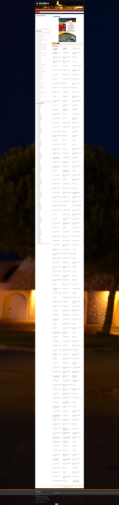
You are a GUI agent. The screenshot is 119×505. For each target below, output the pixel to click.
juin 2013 (38, 212)
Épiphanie (54, 323)
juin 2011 (38, 238)
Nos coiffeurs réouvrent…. (67, 380)
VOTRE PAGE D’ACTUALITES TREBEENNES (55, 49)
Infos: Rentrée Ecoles (76, 428)
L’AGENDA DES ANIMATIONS (65, 48)
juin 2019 (38, 135)
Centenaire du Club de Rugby (77, 65)
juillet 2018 (38, 147)
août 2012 (38, 223)
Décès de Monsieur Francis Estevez (42, 46)
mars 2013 (38, 215)
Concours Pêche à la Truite (57, 144)
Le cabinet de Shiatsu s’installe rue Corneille (76, 481)
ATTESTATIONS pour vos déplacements (67, 433)
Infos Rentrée (65, 83)
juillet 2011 (38, 237)
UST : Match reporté (56, 445)
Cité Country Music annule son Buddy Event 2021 (67, 459)
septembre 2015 (39, 183)
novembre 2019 (39, 130)
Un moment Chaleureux (56, 118)
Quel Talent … (55, 297)
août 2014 (38, 197)
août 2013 (38, 210)
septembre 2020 (39, 119)
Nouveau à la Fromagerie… (57, 397)
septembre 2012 (39, 222)
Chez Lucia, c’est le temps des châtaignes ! (57, 442)
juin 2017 (38, 161)
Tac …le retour (75, 61)
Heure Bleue (74, 332)
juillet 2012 (38, 224)
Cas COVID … (55, 218)
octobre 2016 (39, 169)
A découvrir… (65, 227)
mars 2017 (38, 164)
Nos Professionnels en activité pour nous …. (56, 407)
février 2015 (39, 191)
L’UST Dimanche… (75, 467)
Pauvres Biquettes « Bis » (57, 345)
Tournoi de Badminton (76, 74)
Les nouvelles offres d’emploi (57, 480)
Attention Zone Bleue (66, 262)
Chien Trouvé (55, 358)
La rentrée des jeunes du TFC (57, 83)
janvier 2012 (39, 230)
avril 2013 (38, 214)
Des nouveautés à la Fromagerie (66, 442)
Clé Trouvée (74, 323)
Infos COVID (74, 292)
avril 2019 (38, 137)
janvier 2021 (39, 115)
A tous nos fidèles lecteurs (57, 244)
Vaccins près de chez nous (57, 292)
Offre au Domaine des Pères (77, 397)
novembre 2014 (39, 194)
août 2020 (38, 120)
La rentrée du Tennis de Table (67, 78)
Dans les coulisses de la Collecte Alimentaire (56, 376)
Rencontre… (65, 113)
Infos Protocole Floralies (66, 249)
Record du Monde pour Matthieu (41, 71)
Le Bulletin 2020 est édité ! (67, 397)
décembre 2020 (39, 116)
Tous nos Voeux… (56, 336)
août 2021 (38, 107)
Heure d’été (55, 214)
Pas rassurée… (75, 406)
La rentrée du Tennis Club (76, 78)
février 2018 (39, 152)
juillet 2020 (38, 121)
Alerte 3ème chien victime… (57, 201)
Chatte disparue (65, 135)
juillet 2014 (38, 198)
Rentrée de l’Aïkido (56, 74)
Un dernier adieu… (56, 310)
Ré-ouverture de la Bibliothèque (75, 376)
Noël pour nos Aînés (66, 336)
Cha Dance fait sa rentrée (40, 69)
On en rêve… (55, 96)
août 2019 (38, 133)
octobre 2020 (39, 118)
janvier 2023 (39, 104)
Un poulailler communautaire (57, 205)
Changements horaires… (66, 279)
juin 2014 (38, 199)
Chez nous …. (75, 249)
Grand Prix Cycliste (56, 122)
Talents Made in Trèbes (56, 161)
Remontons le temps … (76, 240)
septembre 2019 (39, 132)
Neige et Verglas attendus (67, 314)
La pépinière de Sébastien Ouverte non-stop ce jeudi (67, 437)
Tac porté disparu (55, 109)
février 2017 (39, 165)
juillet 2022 (38, 105)
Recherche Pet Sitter (76, 122)
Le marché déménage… (56, 410)
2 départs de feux (65, 96)
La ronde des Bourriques (66, 74)
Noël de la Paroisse (75, 349)
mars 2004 (38, 242)
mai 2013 (38, 213)
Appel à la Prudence (66, 362)
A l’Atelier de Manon (66, 231)
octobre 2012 (39, 221)
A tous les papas (75, 131)
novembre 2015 (39, 181)
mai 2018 (38, 149)
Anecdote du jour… (66, 410)
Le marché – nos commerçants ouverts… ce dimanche (67, 429)
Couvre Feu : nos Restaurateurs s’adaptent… (57, 332)
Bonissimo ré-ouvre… (76, 393)
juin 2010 (38, 240)
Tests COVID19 (65, 345)
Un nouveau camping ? (56, 126)
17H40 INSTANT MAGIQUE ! (67, 297)
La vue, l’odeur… (65, 118)
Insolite (74, 384)
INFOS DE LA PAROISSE (57, 301)
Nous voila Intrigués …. (56, 275)
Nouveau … (74, 170)
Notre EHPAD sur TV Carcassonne (56, 319)
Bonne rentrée (39, 51)
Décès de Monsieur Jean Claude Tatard (76, 193)
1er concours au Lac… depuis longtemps (56, 459)
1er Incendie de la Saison (66, 157)
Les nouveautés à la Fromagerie (66, 276)
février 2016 (39, 178)
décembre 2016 (39, 167)
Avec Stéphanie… (65, 480)
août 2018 (38, 146)
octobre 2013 (39, 208)
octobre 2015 (39, 182)
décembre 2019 (39, 129)
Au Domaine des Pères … (57, 371)
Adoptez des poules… (56, 393)
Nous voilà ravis (55, 227)
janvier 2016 (39, 179)
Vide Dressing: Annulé (76, 476)
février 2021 (39, 114)
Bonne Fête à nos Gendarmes (65, 332)
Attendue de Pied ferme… (57, 192)
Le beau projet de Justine (76, 288)
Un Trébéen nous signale (57, 131)
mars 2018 (38, 151)
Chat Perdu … (65, 131)
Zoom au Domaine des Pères (77, 244)
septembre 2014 (39, 196)
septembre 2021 (39, 106)
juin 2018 (38, 148)
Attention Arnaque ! (75, 109)
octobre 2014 (39, 195)
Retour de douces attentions (67, 327)
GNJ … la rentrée (65, 65)
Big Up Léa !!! (75, 266)
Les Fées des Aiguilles (76, 231)
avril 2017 (38, 163)
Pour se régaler (65, 148)
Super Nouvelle (75, 279)
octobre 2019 (39, 131)
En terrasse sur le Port (76, 161)
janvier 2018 (39, 153)
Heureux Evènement (66, 166)
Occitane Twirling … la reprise (67, 87)
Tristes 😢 (64, 205)
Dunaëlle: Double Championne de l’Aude (56, 158)
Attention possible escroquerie (65, 110)
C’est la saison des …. (56, 463)
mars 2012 (38, 228)
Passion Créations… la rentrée (41, 55)
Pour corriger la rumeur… (57, 476)
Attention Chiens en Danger (57, 209)
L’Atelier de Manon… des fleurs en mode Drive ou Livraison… (57, 416)
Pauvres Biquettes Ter (76, 314)
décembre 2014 (39, 193)
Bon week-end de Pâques (67, 209)
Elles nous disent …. (66, 450)
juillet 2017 (38, 160)
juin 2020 (38, 122)
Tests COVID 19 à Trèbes (57, 467)
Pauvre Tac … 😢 (75, 144)
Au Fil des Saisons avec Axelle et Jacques (56, 166)
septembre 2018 (39, 145)
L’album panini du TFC (56, 262)
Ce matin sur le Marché (66, 214)
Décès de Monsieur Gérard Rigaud (41, 53)
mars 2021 (38, 113)
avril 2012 (38, 227)
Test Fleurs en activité (76, 419)
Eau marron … (65, 179)
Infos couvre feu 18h (66, 288)
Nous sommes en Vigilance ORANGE (42, 44)
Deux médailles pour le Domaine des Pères (66, 171)
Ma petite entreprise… (76, 157)
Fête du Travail (75, 183)
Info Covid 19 (75, 441)
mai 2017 (38, 162)
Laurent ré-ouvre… (56, 380)
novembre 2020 (39, 117)
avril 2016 (38, 176)
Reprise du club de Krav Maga (41, 92)
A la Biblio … (55, 284)
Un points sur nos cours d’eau (67, 253)
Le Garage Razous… (66, 415)
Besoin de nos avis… (76, 284)
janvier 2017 (39, 166)
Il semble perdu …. (75, 445)
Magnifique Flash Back (66, 196)
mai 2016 (38, 175)
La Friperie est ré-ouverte (57, 367)
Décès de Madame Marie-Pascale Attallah (67, 223)
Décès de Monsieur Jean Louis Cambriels (66, 402)
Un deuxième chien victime (67, 201)
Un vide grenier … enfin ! (57, 87)
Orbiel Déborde (75, 253)
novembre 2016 (39, 168)
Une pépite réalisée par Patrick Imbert (56, 53)
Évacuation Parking (66, 52)
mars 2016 (38, 177)
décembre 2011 (39, 231)
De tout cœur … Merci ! (56, 183)
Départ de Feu (75, 87)
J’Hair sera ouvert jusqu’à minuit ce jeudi (76, 433)
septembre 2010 (39, 239)
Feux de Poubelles (56, 314)
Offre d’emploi (55, 65)
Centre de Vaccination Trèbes (77, 227)
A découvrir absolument (76, 113)
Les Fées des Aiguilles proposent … (76, 354)
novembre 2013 (39, 207)
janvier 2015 (39, 192)
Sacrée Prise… (55, 170)
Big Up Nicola (55, 78)
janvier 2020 (39, 128)
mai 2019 (38, 136)
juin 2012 (38, 225)
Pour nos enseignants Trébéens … (56, 455)
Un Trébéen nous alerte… (67, 122)
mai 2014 (38, 200)
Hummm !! (64, 467)
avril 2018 (38, 150)
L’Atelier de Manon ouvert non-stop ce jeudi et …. (57, 437)
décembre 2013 (39, 206)
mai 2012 (38, 226)
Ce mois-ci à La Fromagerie (77, 367)
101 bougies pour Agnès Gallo (77, 205)
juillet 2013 (38, 211)
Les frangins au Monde (66, 126)
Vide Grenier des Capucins (77, 48)
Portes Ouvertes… (66, 292)
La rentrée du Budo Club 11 (40, 67)
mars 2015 (38, 190)
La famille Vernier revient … (67, 183)
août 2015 (38, 184)
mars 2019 (38, 138)
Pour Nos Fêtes (55, 362)
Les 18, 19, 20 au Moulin (76, 358)
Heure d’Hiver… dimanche (57, 450)
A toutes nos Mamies (56, 231)
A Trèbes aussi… (75, 275)
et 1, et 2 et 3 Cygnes (56, 179)
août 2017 (38, 159)
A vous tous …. (75, 336)
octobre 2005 (39, 241)
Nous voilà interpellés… (56, 240)
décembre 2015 (39, 180)
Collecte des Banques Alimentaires (76, 380)
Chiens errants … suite (76, 297)
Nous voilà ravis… (65, 301)
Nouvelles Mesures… (66, 445)
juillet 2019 (38, 134)
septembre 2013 (39, 209)
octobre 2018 (39, 144)
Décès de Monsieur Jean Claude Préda (76, 372)
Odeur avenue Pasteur (76, 218)
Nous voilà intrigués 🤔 (66, 240)
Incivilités (64, 144)
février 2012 (39, 229)
